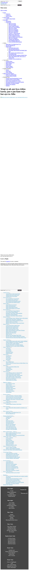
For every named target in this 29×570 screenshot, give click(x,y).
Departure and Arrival (11, 566)
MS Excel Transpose (13, 38)
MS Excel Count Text (13, 32)
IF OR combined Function (14, 35)
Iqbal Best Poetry (11, 541)
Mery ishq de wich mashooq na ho (16, 52)
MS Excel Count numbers (14, 27)
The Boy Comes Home (12, 530)
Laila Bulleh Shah (12, 54)
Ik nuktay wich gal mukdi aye (15, 58)
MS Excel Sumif (12, 23)
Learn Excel (8, 22)
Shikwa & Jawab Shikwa (8, 73)
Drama (7, 69)
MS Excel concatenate (13, 29)
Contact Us (8, 15)
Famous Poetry (9, 61)
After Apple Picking (11, 564)
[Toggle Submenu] (9, 317)
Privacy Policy (9, 16)
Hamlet (11, 517)
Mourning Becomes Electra (11, 520)
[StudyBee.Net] (4, 2)
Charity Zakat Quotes (10, 18)
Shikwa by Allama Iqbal (11, 74)
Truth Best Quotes (12, 543)
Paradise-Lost (12, 550)
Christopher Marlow (11, 495)
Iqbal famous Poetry (10, 62)
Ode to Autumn (11, 555)
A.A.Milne (11, 506)
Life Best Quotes (11, 538)
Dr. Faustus (11, 531)
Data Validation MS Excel (14, 40)
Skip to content (4, 10)
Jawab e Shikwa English (11, 76)
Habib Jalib (8, 65)
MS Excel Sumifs (12, 24)
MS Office (5, 20)
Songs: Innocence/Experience (11, 551)
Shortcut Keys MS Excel (14, 34)
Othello (11, 514)
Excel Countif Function (14, 26)
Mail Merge (8, 21)
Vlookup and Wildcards (14, 39)
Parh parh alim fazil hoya (14, 49)
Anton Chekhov (11, 504)
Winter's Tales (12, 516)
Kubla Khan (11, 554)
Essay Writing (9, 72)
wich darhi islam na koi (14, 48)
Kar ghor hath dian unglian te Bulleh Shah (18, 55)
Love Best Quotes (12, 539)
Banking (8, 85)
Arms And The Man (11, 529)
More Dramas (12, 508)
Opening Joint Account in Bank (12, 79)
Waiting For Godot (12, 527)
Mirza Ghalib (9, 63)
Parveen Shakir (9, 66)
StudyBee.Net (4, 3)
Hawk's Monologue (11, 567)
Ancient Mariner (11, 552)
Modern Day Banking (10, 84)
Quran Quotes (6, 17)
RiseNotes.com (24, 493)
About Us (8, 13)
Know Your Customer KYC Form (13, 80)
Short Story (8, 71)
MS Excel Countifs (13, 28)
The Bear (12, 518)
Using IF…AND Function (14, 33)
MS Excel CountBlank (13, 30)
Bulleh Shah (8, 46)
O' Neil (11, 490)
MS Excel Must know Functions (15, 37)
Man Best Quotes (11, 542)
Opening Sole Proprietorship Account (14, 78)
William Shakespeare (11, 492)
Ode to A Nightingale (11, 562)
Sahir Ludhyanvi (9, 67)
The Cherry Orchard (11, 526)
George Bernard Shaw (11, 505)
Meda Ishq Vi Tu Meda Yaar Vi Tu (13, 44)
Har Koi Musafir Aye (10, 45)
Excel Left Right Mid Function (15, 41)
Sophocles (11, 493)
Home (4, 12)
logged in (8, 261)
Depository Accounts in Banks (12, 83)
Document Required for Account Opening (15, 82)
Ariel (12, 563)
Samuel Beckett (11, 496)
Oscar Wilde (11, 502)
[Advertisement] (14, 161)
